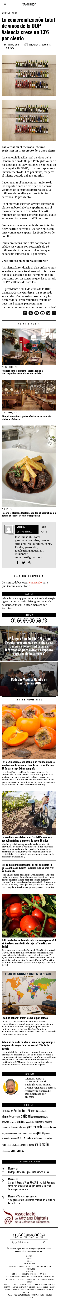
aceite (10, 1111)
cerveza (5, 1122)
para (40, 1132)
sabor (9, 1144)
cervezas (13, 1122)
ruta (4, 1145)
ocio (30, 1133)
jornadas (46, 1127)
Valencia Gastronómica (40, 44)
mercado (18, 1133)
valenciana (6, 1151)
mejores (10, 1133)
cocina (21, 1121)
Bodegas (16, 1116)
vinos (20, 1150)
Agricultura (20, 1110)
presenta (6, 1138)
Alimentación (42, 1111)
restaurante (32, 1138)
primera (14, 1138)
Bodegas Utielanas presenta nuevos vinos (28, 1172)
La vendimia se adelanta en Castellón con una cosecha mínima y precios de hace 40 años (27, 839)
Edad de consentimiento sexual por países (25, 1017)
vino (13, 1150)
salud (14, 1145)
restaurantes (45, 1138)
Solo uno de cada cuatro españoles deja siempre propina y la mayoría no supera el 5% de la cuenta (28, 1045)
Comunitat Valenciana (42, 1122)
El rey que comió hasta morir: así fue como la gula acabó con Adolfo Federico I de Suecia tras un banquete (28, 868)
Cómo (14, 1127)
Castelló (46, 1116)
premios (47, 1133)
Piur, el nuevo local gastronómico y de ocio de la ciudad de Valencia (26, 417)
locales (53, 1127)
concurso (6, 1127)
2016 (4, 1111)
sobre (18, 1144)
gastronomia (35, 1126)
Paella (35, 1133)
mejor (4, 1133)
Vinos (14, 13)
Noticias (6, 13)
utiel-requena (27, 1144)
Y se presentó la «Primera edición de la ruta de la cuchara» (31, 1201)
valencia (42, 1143)
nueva (26, 1133)
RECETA (21, 1138)
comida (29, 1122)
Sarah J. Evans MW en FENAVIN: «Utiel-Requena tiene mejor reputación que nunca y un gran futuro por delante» (31, 1186)
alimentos (7, 1116)
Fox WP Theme (45, 1248)
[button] (44, 1242)
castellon (40, 1116)
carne (33, 1116)
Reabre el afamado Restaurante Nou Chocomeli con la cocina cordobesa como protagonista (29, 514)
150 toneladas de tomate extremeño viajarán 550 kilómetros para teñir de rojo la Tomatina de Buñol (29, 943)
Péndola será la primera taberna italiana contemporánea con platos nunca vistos (22, 372)
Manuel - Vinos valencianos (21, 1196)
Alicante (32, 1111)
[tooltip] (25, 313)
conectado (35, 582)
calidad (26, 1116)
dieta (19, 1127)
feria (24, 1127)
